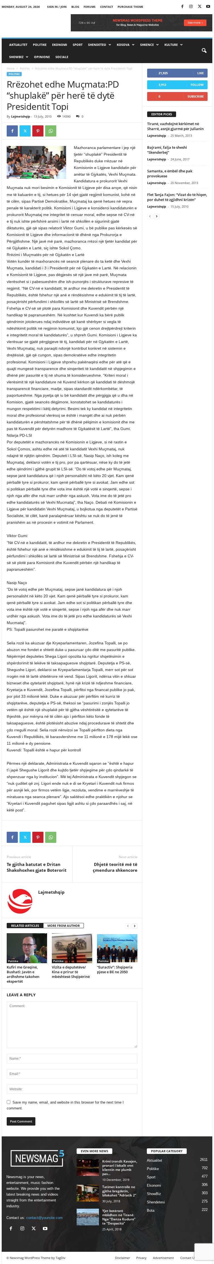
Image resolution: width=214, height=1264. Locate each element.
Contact (106, 7)
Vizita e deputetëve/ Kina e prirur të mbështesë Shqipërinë (71, 972)
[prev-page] (128, 926)
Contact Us (188, 1258)
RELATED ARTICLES (25, 925)
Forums (90, 7)
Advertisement (163, 1258)
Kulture (171, 45)
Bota (150, 1210)
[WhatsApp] (50, 130)
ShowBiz (16, 57)
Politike (40, 45)
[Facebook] (182, 7)
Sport (77, 45)
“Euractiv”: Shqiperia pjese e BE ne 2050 (115, 969)
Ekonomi (59, 45)
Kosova (123, 45)
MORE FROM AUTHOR (63, 925)
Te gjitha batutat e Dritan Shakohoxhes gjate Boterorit (37, 867)
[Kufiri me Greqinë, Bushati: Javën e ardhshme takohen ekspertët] (27, 948)
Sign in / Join (57, 7)
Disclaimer (122, 1258)
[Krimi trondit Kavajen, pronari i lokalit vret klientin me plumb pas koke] (88, 1167)
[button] (204, 51)
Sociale (61, 57)
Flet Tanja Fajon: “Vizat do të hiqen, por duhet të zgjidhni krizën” (177, 197)
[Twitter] (199, 7)
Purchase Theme (130, 7)
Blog (75, 7)
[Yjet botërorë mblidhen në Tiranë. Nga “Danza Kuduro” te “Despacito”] (88, 1217)
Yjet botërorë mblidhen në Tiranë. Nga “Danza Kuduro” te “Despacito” (118, 1217)
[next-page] (134, 926)
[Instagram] (191, 7)
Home (10, 68)
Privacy (141, 1258)
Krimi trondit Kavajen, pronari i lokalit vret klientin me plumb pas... (119, 1167)
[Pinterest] (37, 130)
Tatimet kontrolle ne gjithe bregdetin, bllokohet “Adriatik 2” (119, 1191)
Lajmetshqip (20, 116)
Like (200, 73)
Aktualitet (18, 45)
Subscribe (196, 96)
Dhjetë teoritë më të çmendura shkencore (115, 867)
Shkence (147, 45)
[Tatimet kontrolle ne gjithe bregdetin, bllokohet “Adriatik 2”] (88, 1193)
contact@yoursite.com (44, 1218)
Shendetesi (97, 45)
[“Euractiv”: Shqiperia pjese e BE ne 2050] (117, 948)
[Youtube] (208, 7)
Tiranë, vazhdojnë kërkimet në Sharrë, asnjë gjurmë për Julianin (175, 126)
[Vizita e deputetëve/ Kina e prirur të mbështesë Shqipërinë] (72, 948)
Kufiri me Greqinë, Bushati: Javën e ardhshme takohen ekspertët (23, 974)
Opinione (42, 57)
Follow (197, 85)
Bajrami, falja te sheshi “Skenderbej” (167, 150)
